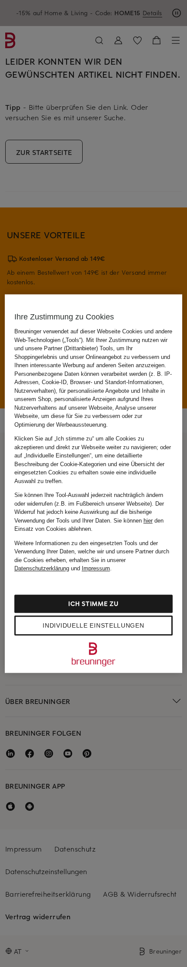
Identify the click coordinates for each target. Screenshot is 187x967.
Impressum (96, 568)
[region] (94, 483)
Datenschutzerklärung (41, 568)
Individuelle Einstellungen (93, 625)
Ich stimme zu (93, 603)
